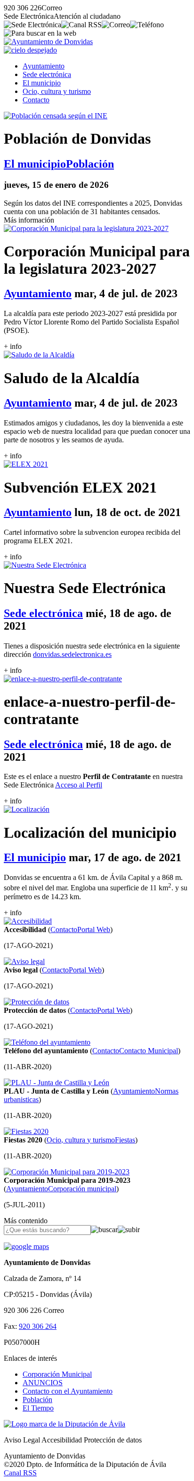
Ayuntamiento (44, 66)
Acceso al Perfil (78, 785)
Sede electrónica (47, 74)
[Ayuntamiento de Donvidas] (48, 42)
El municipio (42, 83)
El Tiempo (38, 1408)
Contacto (36, 100)
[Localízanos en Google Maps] (26, 1246)
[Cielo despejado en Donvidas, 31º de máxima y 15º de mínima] (30, 50)
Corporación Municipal (57, 1374)
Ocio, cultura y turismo (57, 91)
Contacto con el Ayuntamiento (68, 1391)
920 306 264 (38, 1326)
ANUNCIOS (43, 1383)
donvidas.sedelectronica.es (72, 654)
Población (37, 1400)
